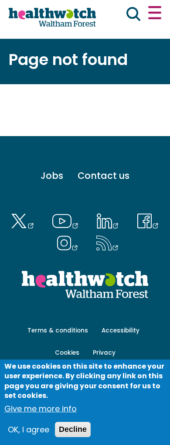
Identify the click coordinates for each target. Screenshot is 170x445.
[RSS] (107, 242)
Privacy (104, 353)
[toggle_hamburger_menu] (154, 14)
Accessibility (120, 330)
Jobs (52, 175)
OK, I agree (28, 429)
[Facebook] (147, 220)
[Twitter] (24, 220)
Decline (73, 429)
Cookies (67, 353)
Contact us (103, 175)
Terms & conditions (57, 330)
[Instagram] (69, 242)
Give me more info (40, 408)
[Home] (52, 18)
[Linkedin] (110, 220)
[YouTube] (68, 220)
